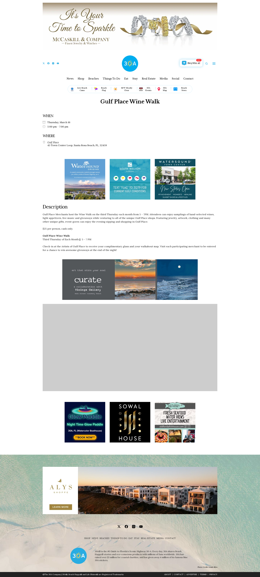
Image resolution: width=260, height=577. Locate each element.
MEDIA (160, 538)
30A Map (165, 89)
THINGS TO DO (119, 538)
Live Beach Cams (82, 89)
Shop (81, 78)
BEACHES (104, 538)
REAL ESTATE (148, 538)
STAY (136, 538)
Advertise (191, 574)
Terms (203, 574)
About (167, 574)
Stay (135, 78)
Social (175, 78)
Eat (126, 78)
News (70, 78)
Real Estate (149, 78)
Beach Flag (104, 89)
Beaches (93, 78)
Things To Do (111, 78)
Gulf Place (53, 142)
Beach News (184, 89)
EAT (131, 538)
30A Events (148, 89)
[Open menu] (214, 63)
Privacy (213, 574)
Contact (188, 78)
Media (164, 78)
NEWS (95, 538)
